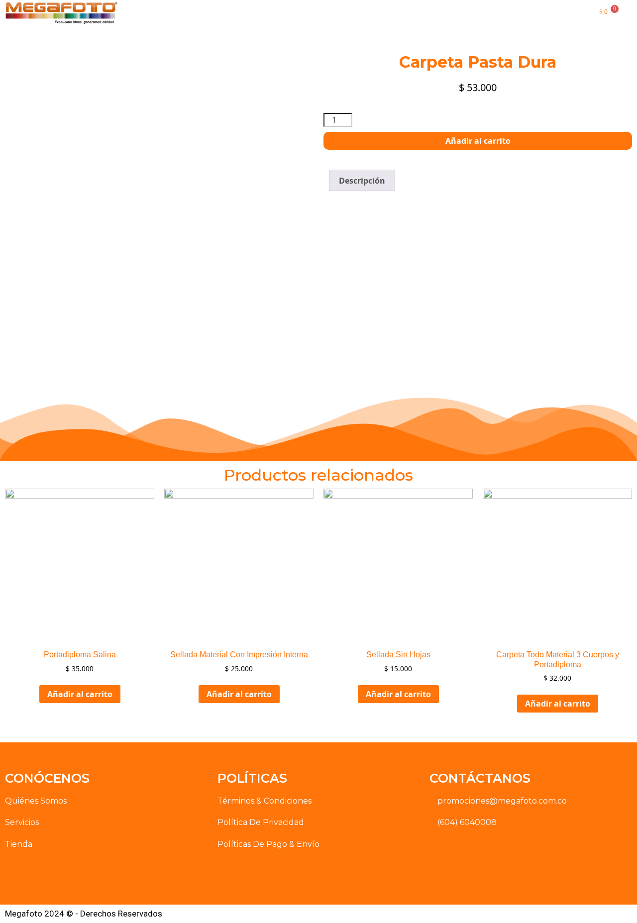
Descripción (362, 180)
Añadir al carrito (478, 140)
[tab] (362, 181)
